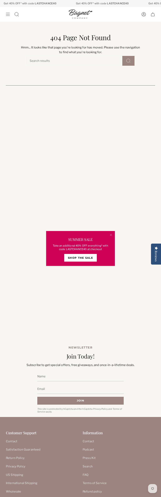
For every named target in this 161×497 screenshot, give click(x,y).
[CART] (152, 14)
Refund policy (92, 491)
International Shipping (21, 483)
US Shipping (14, 475)
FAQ (85, 475)
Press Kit (89, 458)
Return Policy (15, 458)
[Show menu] (8, 14)
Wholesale (13, 491)
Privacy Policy (100, 409)
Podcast (88, 449)
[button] (16, 14)
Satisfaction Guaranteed (23, 449)
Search (88, 466)
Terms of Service (95, 483)
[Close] (111, 235)
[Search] (128, 61)
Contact (11, 441)
